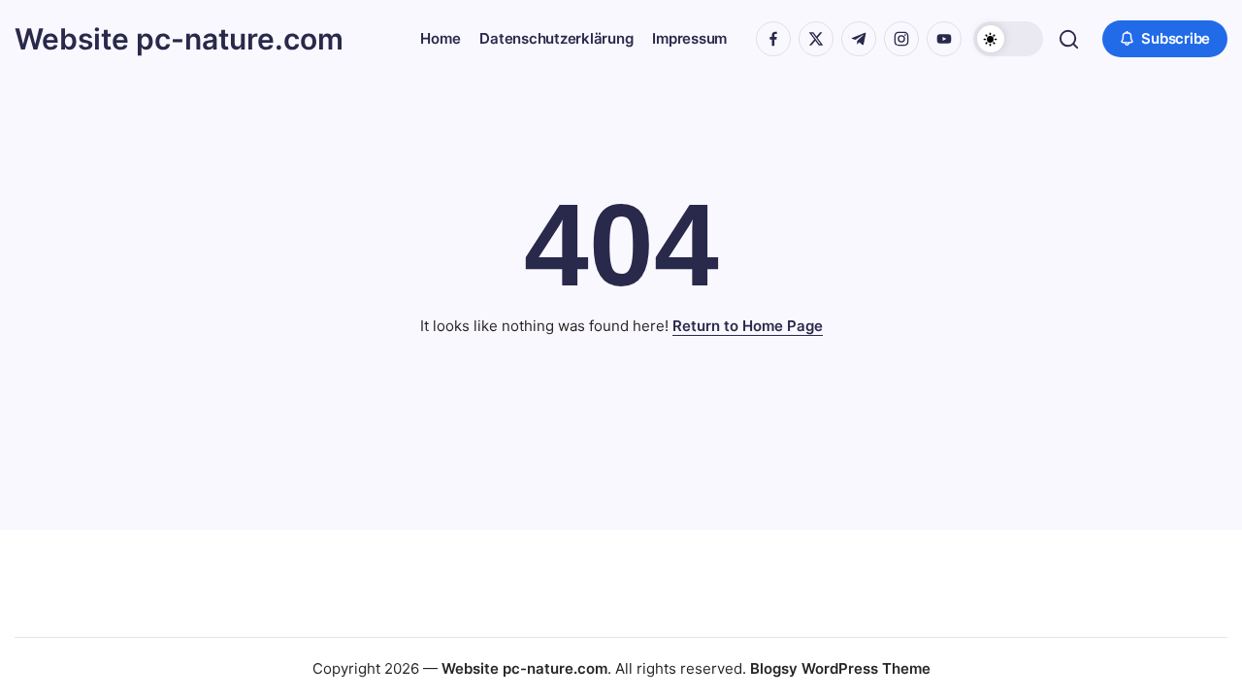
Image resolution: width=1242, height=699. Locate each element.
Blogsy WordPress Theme (840, 668)
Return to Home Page (747, 325)
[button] (1008, 38)
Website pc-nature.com (179, 38)
